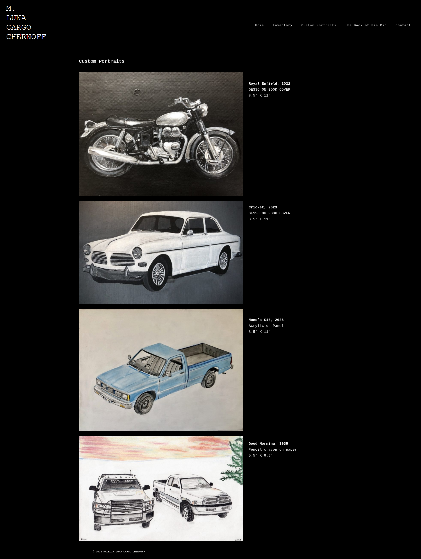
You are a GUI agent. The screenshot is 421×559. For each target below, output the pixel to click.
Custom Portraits (318, 25)
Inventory (283, 25)
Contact (403, 25)
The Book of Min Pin (366, 25)
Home (259, 25)
